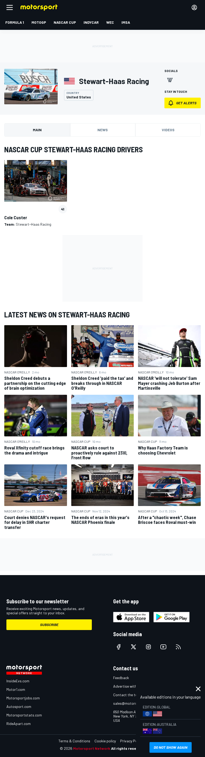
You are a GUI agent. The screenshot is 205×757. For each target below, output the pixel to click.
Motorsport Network (91, 748)
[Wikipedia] (169, 80)
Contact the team (127, 694)
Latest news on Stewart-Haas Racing (67, 314)
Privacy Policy (131, 741)
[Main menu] (9, 7)
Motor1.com (15, 689)
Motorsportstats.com (24, 715)
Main (37, 130)
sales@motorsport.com (132, 703)
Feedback (121, 677)
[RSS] (178, 647)
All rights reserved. (128, 748)
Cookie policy (105, 741)
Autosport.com (18, 706)
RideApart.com (18, 723)
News (102, 130)
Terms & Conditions (74, 741)
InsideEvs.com (17, 681)
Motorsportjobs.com (23, 698)
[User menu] (194, 7)
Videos (168, 130)
